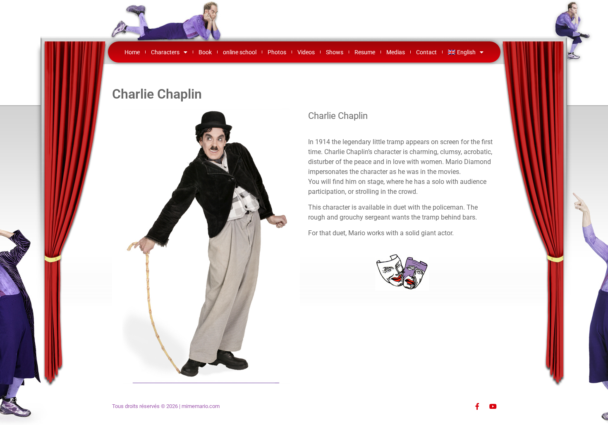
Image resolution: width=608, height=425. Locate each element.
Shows (334, 52)
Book (205, 52)
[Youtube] (493, 406)
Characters (165, 52)
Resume (364, 52)
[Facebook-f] (477, 406)
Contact (426, 52)
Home (132, 52)
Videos (306, 52)
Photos (277, 52)
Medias (395, 52)
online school (239, 52)
